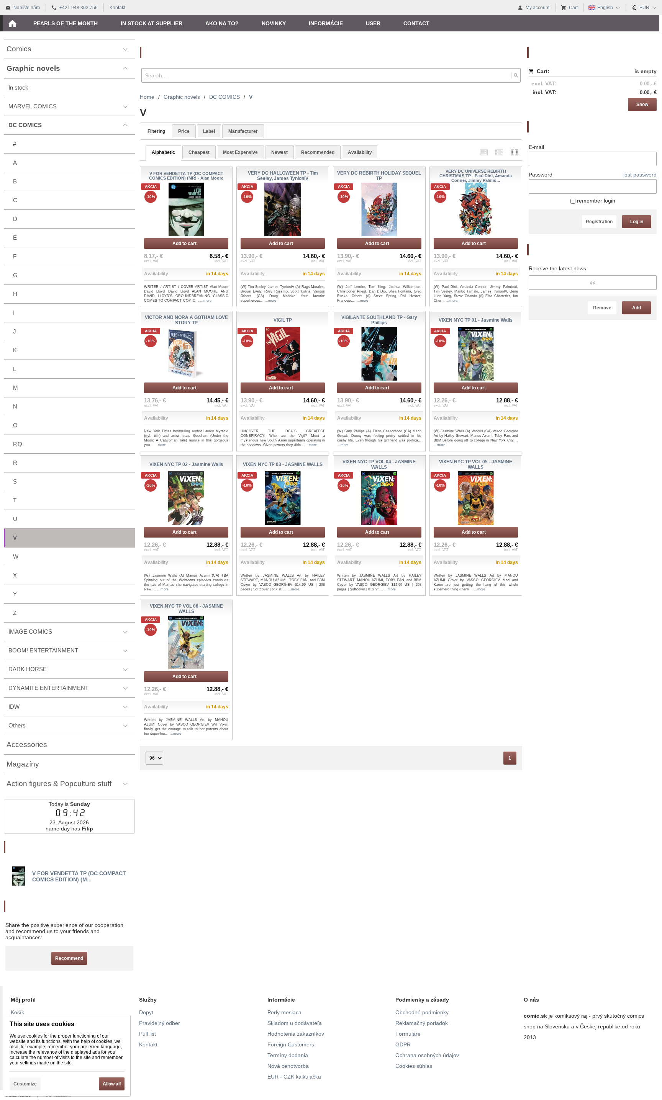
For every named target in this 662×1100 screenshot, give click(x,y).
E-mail (536, 147)
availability (360, 152)
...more (205, 300)
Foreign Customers (290, 1044)
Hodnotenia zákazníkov (295, 1034)
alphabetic (163, 152)
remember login (595, 201)
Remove (602, 308)
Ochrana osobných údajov (427, 1055)
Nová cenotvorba (288, 1066)
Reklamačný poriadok (421, 1023)
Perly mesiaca (284, 1012)
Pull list (147, 1034)
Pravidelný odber (159, 1023)
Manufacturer (243, 131)
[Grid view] (499, 152)
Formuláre (408, 1034)
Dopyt (146, 1012)
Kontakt (148, 1044)
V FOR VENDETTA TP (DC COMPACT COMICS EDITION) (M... (79, 876)
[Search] (516, 75)
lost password (640, 175)
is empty (645, 71)
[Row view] (484, 152)
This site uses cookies (42, 1024)
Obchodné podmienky (422, 1012)
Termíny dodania (287, 1055)
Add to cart (184, 243)
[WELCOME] (12, 23)
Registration (599, 221)
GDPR (403, 1044)
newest (279, 152)
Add (636, 308)
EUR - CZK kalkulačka (294, 1077)
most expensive (240, 152)
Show (642, 104)
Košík (17, 1012)
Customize (25, 1084)
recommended (317, 152)
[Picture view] (514, 152)
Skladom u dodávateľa (294, 1023)
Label (209, 131)
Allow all (112, 1084)
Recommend (69, 958)
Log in (636, 221)
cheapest (199, 152)
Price (184, 131)
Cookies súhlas (413, 1066)
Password (540, 175)
